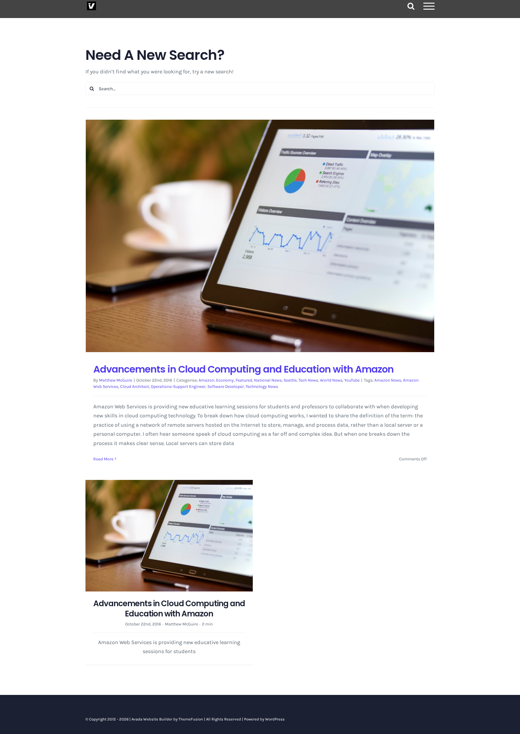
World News (331, 380)
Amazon (206, 380)
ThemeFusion (190, 719)
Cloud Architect (134, 386)
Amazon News (387, 380)
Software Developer (225, 386)
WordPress (275, 719)
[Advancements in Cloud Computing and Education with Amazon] (260, 236)
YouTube (352, 380)
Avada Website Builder (152, 719)
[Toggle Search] (410, 6)
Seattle (290, 380)
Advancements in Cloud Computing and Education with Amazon (243, 369)
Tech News (308, 380)
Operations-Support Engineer (178, 386)
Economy (225, 380)
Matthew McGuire (115, 380)
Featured (244, 380)
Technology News (262, 386)
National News (268, 380)
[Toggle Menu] (429, 6)
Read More (103, 459)
